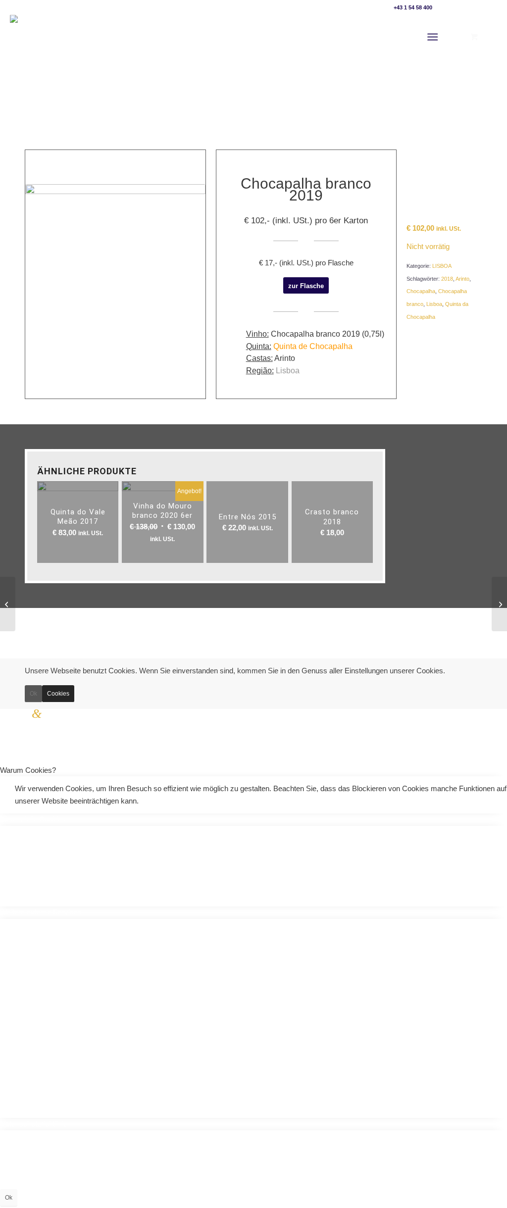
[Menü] (432, 37)
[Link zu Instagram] (489, 7)
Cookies (58, 693)
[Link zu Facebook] (460, 7)
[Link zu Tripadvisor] (474, 7)
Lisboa (434, 304)
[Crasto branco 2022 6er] (7, 604)
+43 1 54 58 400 (413, 7)
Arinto (462, 279)
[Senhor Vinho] (35, 37)
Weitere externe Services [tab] (41, 912)
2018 (447, 279)
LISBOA (442, 266)
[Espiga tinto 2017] (499, 604)
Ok (33, 693)
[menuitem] (434, 37)
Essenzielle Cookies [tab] (33, 819)
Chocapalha (420, 291)
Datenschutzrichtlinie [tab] (33, 1123)
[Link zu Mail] (445, 7)
